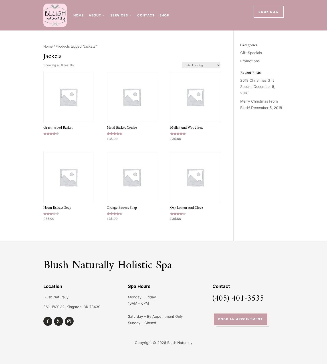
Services (119, 15)
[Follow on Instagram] (69, 321)
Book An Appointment (240, 319)
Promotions (250, 61)
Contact (146, 15)
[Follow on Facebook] (47, 321)
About (95, 15)
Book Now (268, 12)
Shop (164, 15)
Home (78, 15)
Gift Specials (251, 53)
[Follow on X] (58, 321)
